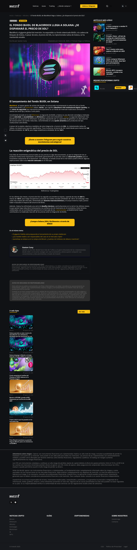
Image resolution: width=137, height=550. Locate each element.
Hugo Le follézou (84, 41)
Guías (44, 6)
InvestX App (116, 519)
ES (111, 6)
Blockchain (13, 529)
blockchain (29, 107)
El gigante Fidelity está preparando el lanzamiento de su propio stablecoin (39, 234)
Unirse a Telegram (88, 6)
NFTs (11, 534)
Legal (125, 547)
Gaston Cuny (22, 41)
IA (10, 532)
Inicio (11, 16)
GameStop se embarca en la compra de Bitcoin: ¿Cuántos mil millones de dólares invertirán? (46, 239)
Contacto (115, 522)
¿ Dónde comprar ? (64, 6)
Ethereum (35, 115)
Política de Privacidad (113, 547)
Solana (66, 117)
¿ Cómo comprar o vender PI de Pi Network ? (116, 27)
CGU (102, 547)
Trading (52, 6)
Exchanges (13, 527)
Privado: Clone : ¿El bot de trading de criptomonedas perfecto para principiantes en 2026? (116, 39)
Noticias (36, 6)
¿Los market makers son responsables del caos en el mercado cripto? (37, 237)
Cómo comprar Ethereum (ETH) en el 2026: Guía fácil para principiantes (115, 61)
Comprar (108, 57)
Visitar (120, 87)
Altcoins (26, 16)
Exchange (109, 34)
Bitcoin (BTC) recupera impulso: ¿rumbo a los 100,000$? (114, 72)
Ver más (84, 312)
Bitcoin (108, 68)
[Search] (107, 6)
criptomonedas (61, 210)
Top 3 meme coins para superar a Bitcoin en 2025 (115, 50)
